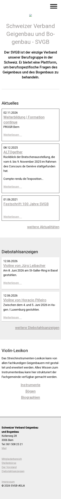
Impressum (8, 481)
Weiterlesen (11, 134)
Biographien (30, 397)
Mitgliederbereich (12, 459)
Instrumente (30, 385)
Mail (4, 448)
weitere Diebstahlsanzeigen (37, 328)
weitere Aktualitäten (43, 227)
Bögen (30, 391)
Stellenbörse (9, 463)
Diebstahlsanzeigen (13, 471)
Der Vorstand (9, 467)
